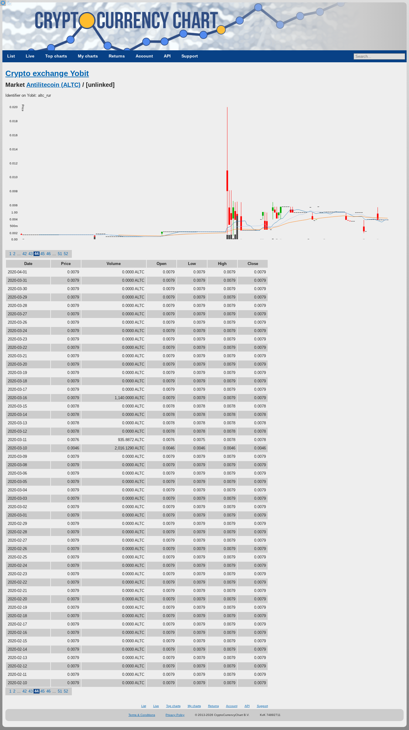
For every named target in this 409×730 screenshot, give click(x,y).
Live (30, 56)
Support (189, 56)
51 (60, 254)
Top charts (56, 56)
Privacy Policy (175, 715)
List (11, 56)
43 (30, 254)
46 (48, 254)
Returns (117, 56)
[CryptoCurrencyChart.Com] (204, 26)
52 (66, 254)
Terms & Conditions (141, 715)
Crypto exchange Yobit (47, 73)
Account (144, 56)
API (167, 56)
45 (42, 254)
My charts (88, 56)
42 (24, 254)
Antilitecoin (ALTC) (53, 84)
